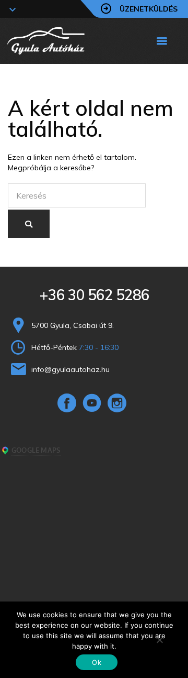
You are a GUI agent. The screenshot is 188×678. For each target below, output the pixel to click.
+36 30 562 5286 (94, 295)
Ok (96, 662)
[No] (159, 640)
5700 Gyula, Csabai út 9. (72, 325)
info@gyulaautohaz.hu (70, 369)
